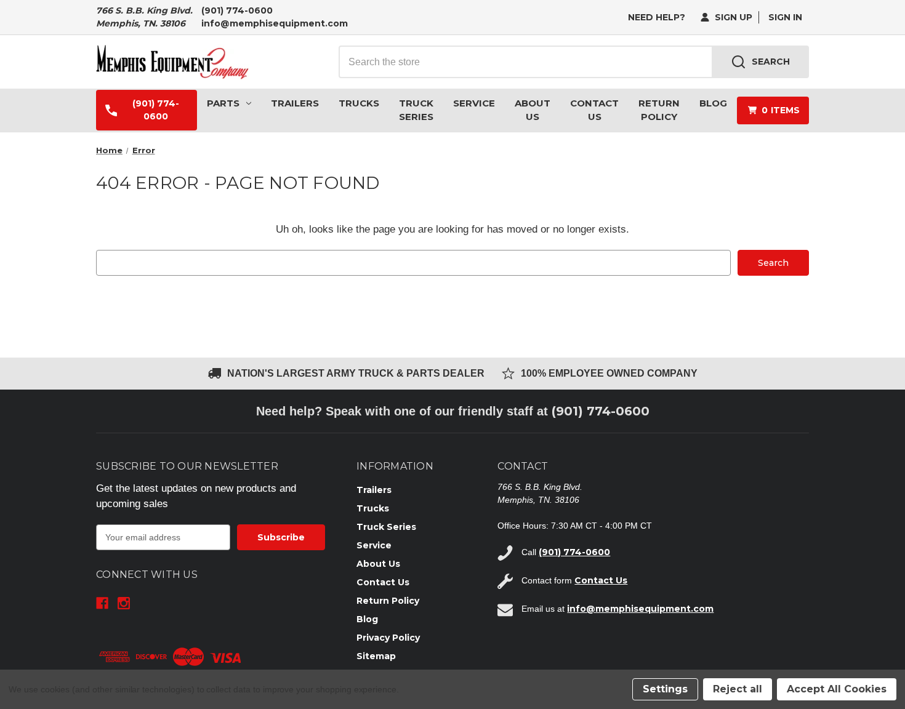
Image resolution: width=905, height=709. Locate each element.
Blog (713, 103)
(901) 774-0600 (237, 10)
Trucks (359, 103)
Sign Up (732, 17)
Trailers (295, 103)
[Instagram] (124, 603)
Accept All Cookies (837, 689)
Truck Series (416, 110)
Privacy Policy (388, 637)
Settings (665, 689)
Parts (223, 103)
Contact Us (594, 110)
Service (474, 103)
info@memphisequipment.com (274, 23)
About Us (532, 110)
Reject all (737, 689)
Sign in (785, 17)
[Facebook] (102, 603)
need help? (656, 17)
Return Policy (659, 110)
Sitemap (376, 656)
